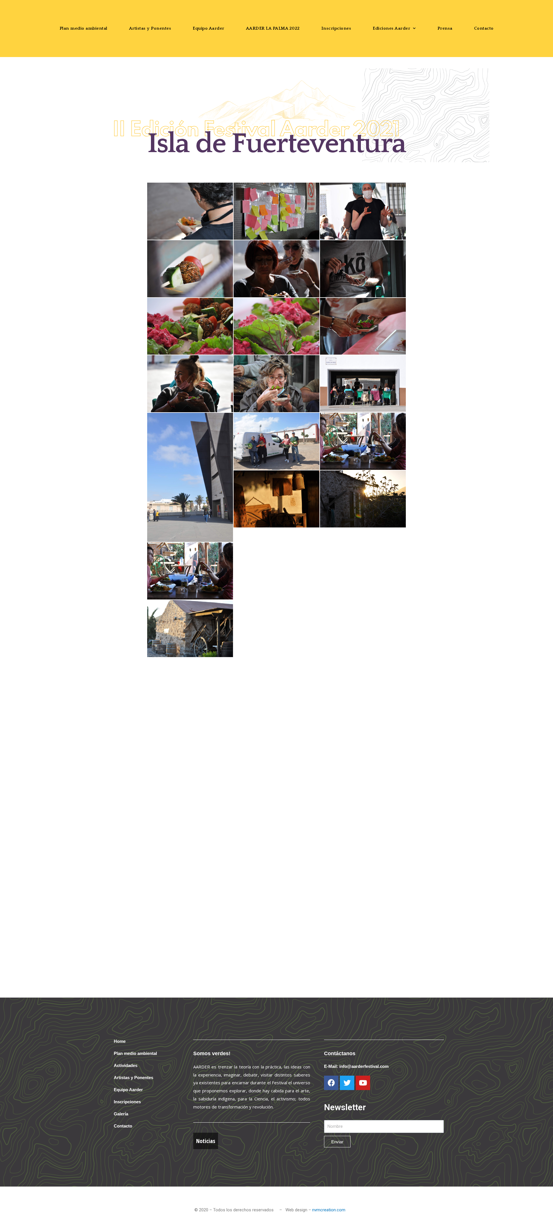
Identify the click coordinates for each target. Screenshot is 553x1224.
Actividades (125, 1065)
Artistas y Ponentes (150, 28)
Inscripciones (336, 28)
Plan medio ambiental (83, 28)
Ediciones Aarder (391, 28)
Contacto (484, 28)
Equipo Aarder (208, 28)
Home (120, 1041)
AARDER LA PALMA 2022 (273, 28)
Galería (121, 1113)
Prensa (445, 28)
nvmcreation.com (328, 1209)
